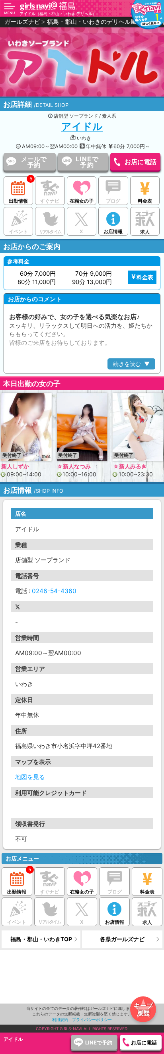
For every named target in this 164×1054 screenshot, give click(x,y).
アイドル (82, 126)
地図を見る (30, 777)
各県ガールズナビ (122, 939)
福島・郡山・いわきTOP (41, 939)
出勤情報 (18, 201)
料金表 (145, 201)
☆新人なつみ (18, 466)
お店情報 (113, 231)
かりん (121, 466)
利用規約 (60, 1019)
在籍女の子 (82, 201)
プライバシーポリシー (92, 1019)
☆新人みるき (74, 466)
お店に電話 (140, 162)
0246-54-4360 (54, 591)
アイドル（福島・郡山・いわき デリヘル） (58, 13)
